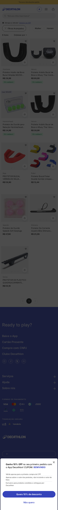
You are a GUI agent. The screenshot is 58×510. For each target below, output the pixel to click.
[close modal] (53, 462)
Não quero (28, 502)
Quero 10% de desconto (29, 494)
